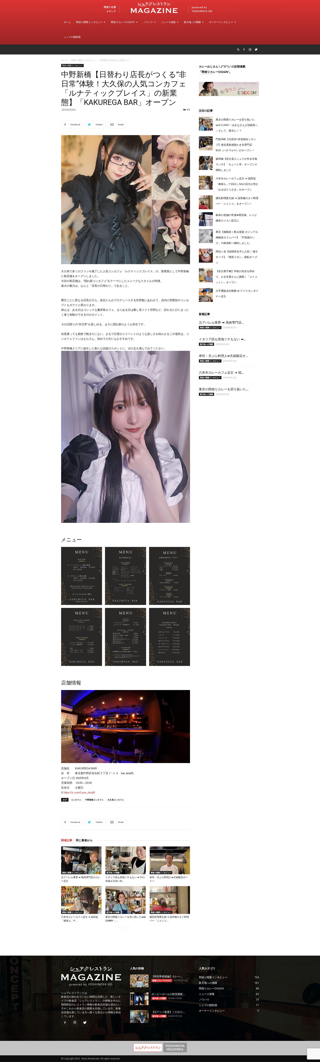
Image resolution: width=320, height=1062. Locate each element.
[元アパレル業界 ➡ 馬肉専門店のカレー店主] (81, 860)
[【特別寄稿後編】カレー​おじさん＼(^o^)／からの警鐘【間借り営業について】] (139, 981)
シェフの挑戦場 (72, 37)
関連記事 (66, 840)
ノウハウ (148, 22)
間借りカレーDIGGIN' (162, 980)
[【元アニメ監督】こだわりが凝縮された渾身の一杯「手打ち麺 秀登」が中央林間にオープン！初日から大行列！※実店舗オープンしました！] (139, 1016)
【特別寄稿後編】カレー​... (166, 976)
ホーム (67, 22)
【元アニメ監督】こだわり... (168, 1011)
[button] (238, 49)
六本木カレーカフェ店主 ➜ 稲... (221, 372)
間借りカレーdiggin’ (123, 22)
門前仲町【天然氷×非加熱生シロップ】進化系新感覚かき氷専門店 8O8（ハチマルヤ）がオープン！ (236, 144)
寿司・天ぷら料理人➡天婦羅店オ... (223, 356)
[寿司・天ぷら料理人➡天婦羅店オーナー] (170, 860)
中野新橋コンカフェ (94, 799)
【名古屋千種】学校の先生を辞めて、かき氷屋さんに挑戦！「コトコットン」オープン (236, 276)
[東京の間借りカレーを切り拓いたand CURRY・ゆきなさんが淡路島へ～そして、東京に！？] (125, 900)
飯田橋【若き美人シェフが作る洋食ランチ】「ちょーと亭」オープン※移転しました (236, 164)
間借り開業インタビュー (89, 22)
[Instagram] (250, 49)
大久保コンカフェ (116, 799)
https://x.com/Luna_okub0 (79, 792)
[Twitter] (256, 49)
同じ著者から (84, 840)
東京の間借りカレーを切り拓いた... (223, 389)
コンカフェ (76, 799)
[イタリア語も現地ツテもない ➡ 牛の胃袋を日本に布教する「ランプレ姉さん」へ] (125, 860)
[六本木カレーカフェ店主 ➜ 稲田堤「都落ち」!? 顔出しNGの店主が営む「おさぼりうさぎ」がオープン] (81, 900)
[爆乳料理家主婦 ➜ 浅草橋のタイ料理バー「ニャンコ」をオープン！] (170, 900)
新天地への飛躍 (192, 22)
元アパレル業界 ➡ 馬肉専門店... (221, 322)
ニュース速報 (168, 22)
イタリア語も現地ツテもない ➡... (222, 339)
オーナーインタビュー (221, 22)
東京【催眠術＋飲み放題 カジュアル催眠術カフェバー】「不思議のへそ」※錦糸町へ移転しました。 (237, 237)
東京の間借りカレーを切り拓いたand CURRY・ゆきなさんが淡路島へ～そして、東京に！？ (237, 125)
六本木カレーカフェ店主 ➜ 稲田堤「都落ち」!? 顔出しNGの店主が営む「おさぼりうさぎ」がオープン (237, 184)
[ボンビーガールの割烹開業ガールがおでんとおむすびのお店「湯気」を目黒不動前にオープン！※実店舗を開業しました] (139, 998)
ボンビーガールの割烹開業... (168, 994)
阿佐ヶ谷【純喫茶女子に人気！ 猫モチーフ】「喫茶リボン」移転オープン (237, 257)
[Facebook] (244, 49)
